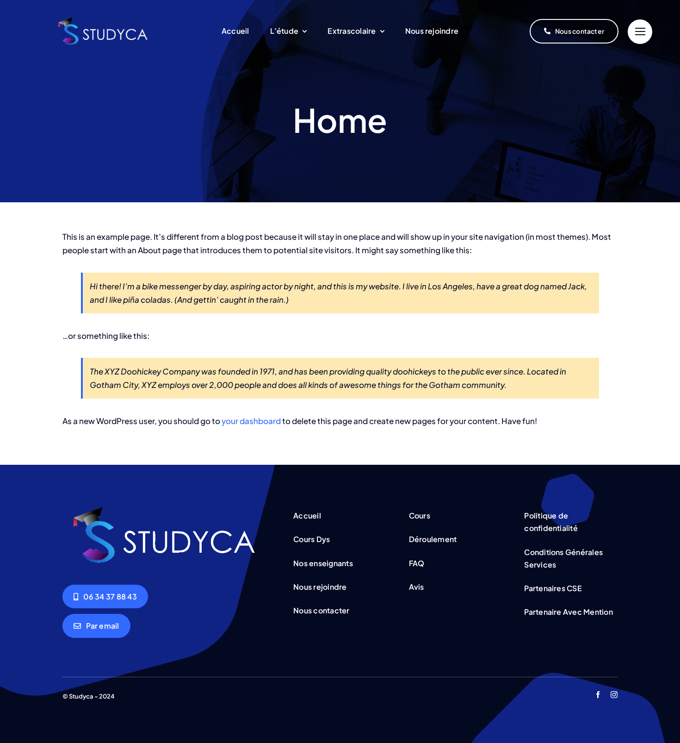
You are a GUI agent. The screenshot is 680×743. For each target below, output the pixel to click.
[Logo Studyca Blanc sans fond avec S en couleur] (105, 21)
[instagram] (614, 694)
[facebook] (597, 694)
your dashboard (251, 421)
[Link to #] (640, 31)
